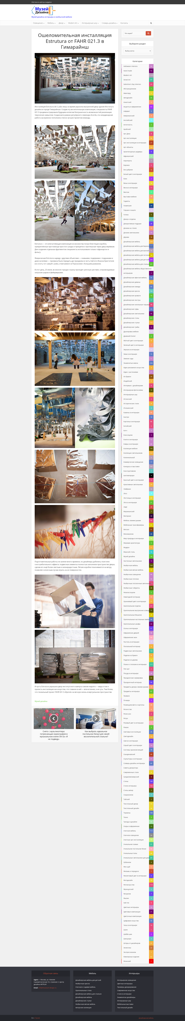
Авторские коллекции (83, 1008)
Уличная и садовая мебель (85, 987)
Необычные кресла (82, 984)
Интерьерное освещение (126, 980)
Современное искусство (126, 990)
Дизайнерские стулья (83, 1001)
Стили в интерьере (124, 994)
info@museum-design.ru (47, 988)
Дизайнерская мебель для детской (88, 980)
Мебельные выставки (125, 1004)
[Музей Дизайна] (43, 10)
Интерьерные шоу (89, 23)
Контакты (124, 23)
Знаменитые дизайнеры (126, 997)
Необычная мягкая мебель (85, 1004)
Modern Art (72, 23)
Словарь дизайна (109, 23)
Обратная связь (50, 973)
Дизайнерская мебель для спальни (88, 994)
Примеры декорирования (126, 987)
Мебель (51, 23)
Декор (61, 23)
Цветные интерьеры (125, 984)
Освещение (38, 23)
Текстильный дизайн (125, 1008)
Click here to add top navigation (41, 2)
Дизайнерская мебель (83, 997)
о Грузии (37, 1018)
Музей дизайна (41, 701)
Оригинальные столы (83, 990)
